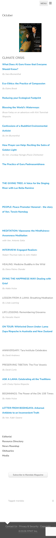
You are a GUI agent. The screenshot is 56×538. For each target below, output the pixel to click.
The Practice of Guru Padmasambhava (23, 164)
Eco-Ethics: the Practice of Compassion (23, 83)
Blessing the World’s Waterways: (20, 107)
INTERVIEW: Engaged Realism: (19, 250)
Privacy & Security (28, 526)
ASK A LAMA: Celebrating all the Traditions (26, 379)
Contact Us (11, 526)
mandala (20, 500)
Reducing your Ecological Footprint (21, 98)
